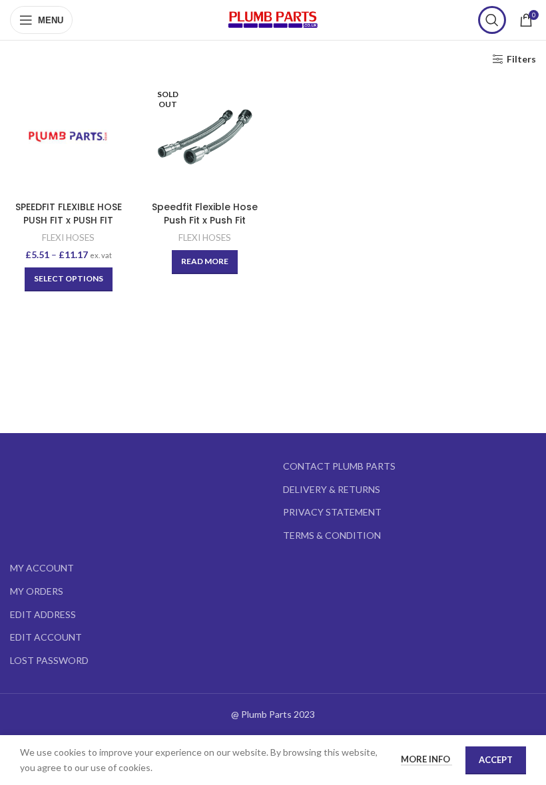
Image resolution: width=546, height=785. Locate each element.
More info (426, 759)
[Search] (492, 20)
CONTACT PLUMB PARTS (339, 466)
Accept (496, 759)
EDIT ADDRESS (43, 614)
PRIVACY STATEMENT (332, 512)
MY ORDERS (36, 591)
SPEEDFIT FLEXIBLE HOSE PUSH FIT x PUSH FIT (68, 213)
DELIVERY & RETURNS (331, 489)
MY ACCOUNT (42, 567)
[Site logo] (273, 19)
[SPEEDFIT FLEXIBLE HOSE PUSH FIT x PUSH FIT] (68, 136)
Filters (521, 59)
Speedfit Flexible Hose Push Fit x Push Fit (205, 213)
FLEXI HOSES (68, 237)
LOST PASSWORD (49, 660)
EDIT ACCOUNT (46, 637)
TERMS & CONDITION (332, 535)
